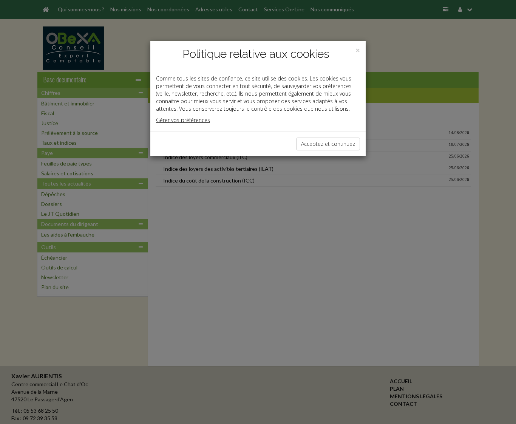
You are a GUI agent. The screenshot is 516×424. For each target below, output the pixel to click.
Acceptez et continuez (328, 143)
